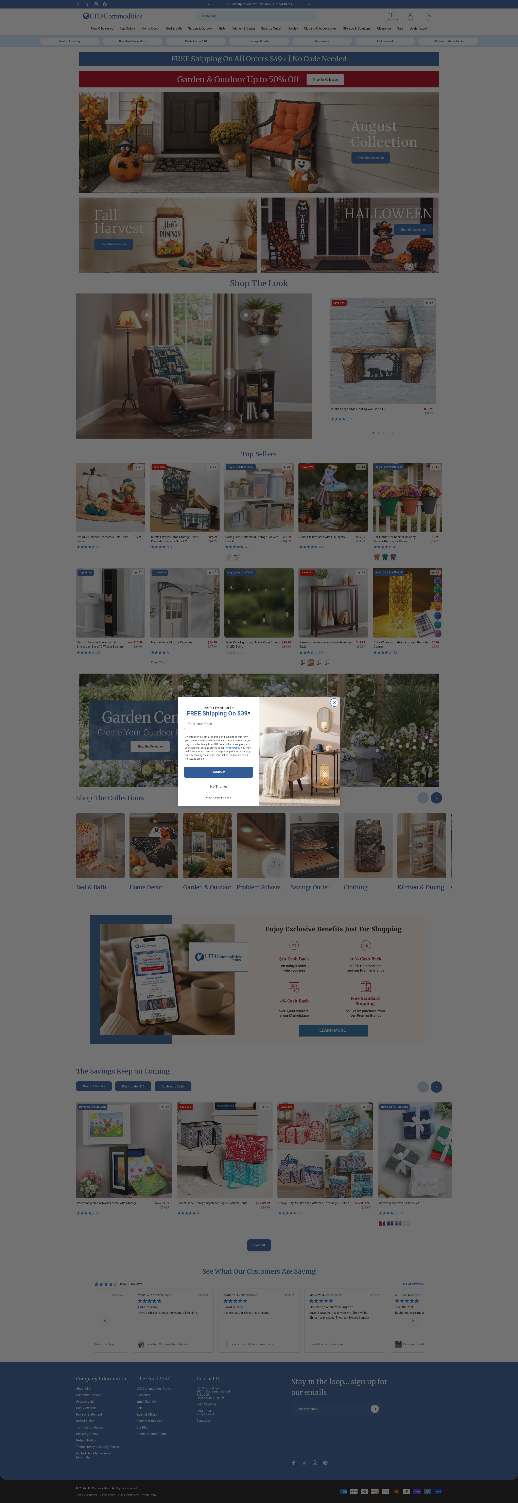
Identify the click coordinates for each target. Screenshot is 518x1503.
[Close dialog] (334, 702)
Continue (218, 772)
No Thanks (218, 786)
